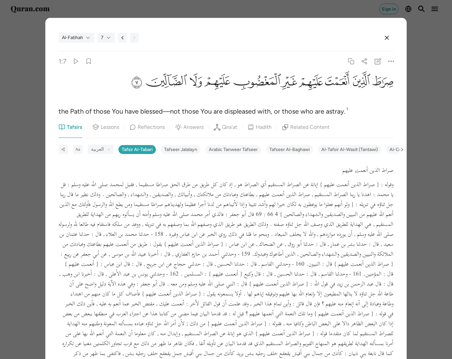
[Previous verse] (122, 38)
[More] (391, 61)
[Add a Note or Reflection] (378, 61)
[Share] (364, 61)
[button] (381, 82)
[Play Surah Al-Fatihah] (75, 61)
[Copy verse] (351, 61)
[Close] (386, 37)
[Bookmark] (89, 61)
